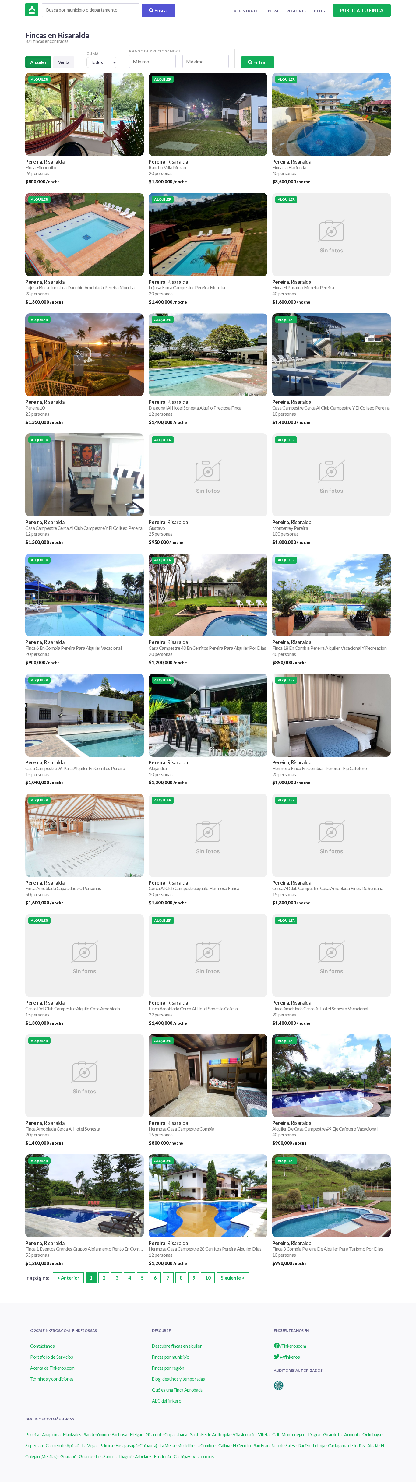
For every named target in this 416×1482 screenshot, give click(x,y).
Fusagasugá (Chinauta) (136, 1445)
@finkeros (290, 1357)
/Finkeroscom (293, 1346)
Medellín (185, 1445)
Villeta (264, 1434)
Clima (92, 53)
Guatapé (68, 1456)
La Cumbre (205, 1445)
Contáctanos (42, 1346)
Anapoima (51, 1434)
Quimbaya (371, 1434)
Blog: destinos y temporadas (178, 1379)
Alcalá (372, 1445)
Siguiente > (233, 1277)
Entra (272, 11)
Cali (275, 1434)
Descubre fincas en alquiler (177, 1346)
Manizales (72, 1434)
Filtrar (259, 62)
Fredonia (162, 1456)
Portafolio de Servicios (51, 1357)
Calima (224, 1445)
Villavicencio (244, 1434)
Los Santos (106, 1456)
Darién (304, 1445)
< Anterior (68, 1277)
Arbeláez (143, 1456)
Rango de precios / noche (156, 51)
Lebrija (319, 1445)
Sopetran (34, 1445)
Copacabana (175, 1434)
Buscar (160, 10)
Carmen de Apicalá (63, 1445)
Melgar (136, 1434)
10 (207, 1277)
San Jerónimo (96, 1434)
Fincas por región (168, 1368)
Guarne (86, 1456)
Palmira (106, 1445)
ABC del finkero (166, 1400)
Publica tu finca (361, 10)
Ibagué (125, 1456)
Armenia (352, 1434)
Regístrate (246, 11)
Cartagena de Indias (346, 1445)
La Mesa (167, 1445)
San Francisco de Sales (274, 1445)
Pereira (32, 1434)
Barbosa (119, 1434)
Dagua (314, 1434)
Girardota (332, 1434)
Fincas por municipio (170, 1357)
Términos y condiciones (52, 1379)
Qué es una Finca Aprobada (177, 1389)
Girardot (154, 1434)
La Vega (89, 1445)
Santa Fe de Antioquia (210, 1434)
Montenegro (294, 1434)
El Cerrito (242, 1445)
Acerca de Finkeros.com (52, 1368)
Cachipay (182, 1456)
